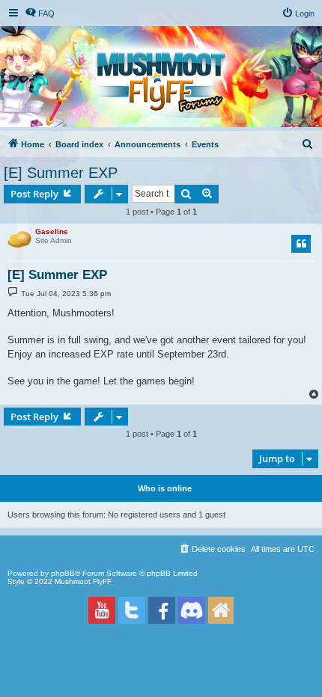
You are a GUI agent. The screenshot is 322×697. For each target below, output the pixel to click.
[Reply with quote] (301, 244)
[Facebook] (161, 610)
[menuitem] (40, 13)
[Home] (161, 82)
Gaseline (51, 231)
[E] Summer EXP (61, 173)
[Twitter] (131, 610)
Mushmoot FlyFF (83, 581)
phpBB (63, 573)
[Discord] (191, 611)
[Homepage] (221, 610)
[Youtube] (101, 610)
